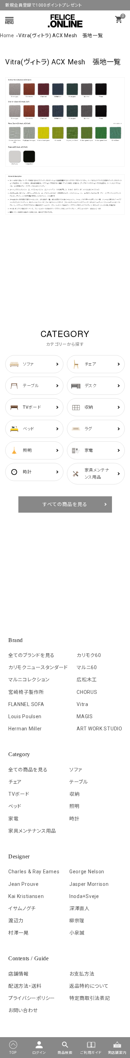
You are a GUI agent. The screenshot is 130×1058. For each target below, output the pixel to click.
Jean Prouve (23, 884)
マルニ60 (87, 667)
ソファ (75, 769)
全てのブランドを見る (31, 655)
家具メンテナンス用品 (32, 831)
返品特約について (89, 986)
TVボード (18, 794)
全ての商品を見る (28, 769)
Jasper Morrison (89, 884)
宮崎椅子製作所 (26, 692)
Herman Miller (25, 728)
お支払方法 (82, 974)
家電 (13, 818)
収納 (74, 794)
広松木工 (87, 679)
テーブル (78, 782)
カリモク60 (89, 655)
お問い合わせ (23, 1010)
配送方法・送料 (25, 986)
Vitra (82, 704)
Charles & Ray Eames (33, 871)
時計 (74, 818)
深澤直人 (79, 908)
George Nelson (86, 871)
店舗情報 (18, 974)
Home (7, 35)
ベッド (14, 806)
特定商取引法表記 (89, 998)
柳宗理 (77, 920)
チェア (15, 782)
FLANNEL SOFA (26, 704)
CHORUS (87, 692)
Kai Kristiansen (26, 896)
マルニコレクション (28, 679)
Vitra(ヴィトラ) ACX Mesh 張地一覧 (60, 35)
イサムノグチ (22, 908)
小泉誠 (77, 933)
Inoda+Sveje (84, 896)
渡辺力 (16, 920)
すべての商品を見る (65, 504)
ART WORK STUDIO (99, 728)
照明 (74, 806)
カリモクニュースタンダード (38, 667)
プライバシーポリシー (31, 998)
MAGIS (85, 716)
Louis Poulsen (25, 716)
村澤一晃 (18, 933)
